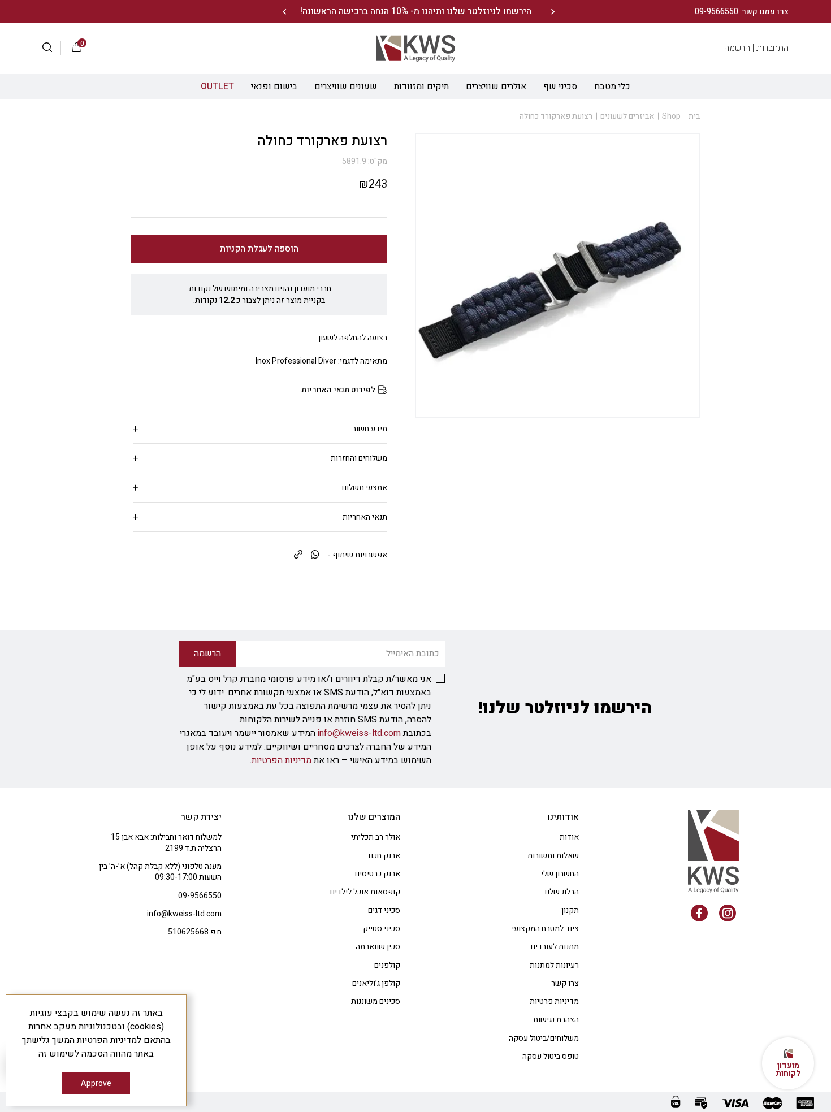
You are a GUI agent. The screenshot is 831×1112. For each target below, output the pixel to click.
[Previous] (552, 12)
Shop (671, 116)
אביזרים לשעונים (627, 116)
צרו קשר (565, 983)
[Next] (284, 12)
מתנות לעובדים (555, 946)
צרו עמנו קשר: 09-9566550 (742, 12)
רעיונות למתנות (554, 965)
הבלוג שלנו (561, 891)
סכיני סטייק (381, 928)
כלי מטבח (612, 86)
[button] (51, 48)
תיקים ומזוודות (421, 86)
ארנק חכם (384, 855)
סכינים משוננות (375, 1001)
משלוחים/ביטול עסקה (544, 1038)
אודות (569, 837)
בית (694, 116)
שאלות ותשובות (553, 855)
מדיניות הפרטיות (281, 760)
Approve (96, 1083)
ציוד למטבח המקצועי (545, 928)
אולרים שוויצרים (496, 86)
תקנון (570, 910)
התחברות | (770, 48)
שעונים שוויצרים (345, 86)
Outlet (217, 86)
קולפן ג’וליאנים (376, 983)
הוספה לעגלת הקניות (259, 249)
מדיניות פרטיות (554, 1001)
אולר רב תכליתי (375, 837)
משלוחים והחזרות (359, 458)
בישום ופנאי (274, 86)
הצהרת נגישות (556, 1019)
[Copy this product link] (298, 555)
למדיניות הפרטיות (109, 1040)
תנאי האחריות (365, 517)
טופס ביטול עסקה (550, 1056)
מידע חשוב (369, 429)
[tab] (260, 428)
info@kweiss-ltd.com (359, 733)
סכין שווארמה (378, 946)
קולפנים (387, 965)
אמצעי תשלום (364, 488)
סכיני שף (560, 86)
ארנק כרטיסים (377, 873)
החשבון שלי (560, 873)
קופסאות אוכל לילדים (365, 891)
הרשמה (737, 48)
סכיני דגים (384, 910)
